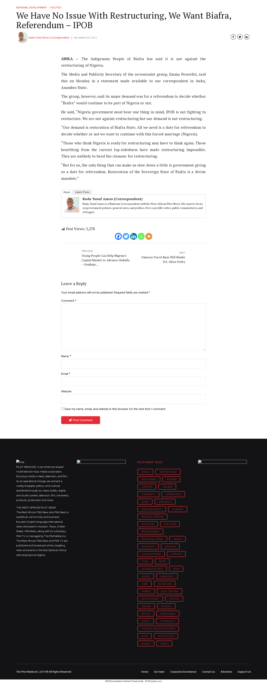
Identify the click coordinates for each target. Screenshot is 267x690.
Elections (170, 524)
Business (125, 6)
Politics (174, 599)
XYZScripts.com (153, 681)
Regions (146, 606)
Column (167, 487)
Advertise (226, 671)
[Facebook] (118, 236)
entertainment (150, 531)
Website (66, 391)
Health (178, 539)
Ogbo (145, 584)
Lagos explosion (151, 554)
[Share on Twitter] (240, 36)
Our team (159, 671)
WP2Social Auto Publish (117, 681)
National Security (152, 569)
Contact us (208, 671)
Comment (68, 300)
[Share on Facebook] (233, 36)
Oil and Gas (164, 584)
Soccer (146, 614)
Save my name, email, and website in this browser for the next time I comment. (115, 409)
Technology (167, 621)
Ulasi (145, 636)
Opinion (166, 6)
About (66, 192)
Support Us (230, 6)
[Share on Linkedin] (246, 36)
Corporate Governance (183, 671)
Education (148, 524)
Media (162, 561)
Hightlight (148, 546)
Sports (146, 621)
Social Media (168, 614)
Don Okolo (165, 502)
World (164, 644)
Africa (145, 472)
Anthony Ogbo (168, 472)
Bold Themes (149, 479)
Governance (188, 6)
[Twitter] (126, 236)
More (209, 6)
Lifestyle (146, 6)
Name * (66, 356)
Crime (145, 502)
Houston (170, 546)
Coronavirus (173, 494)
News (176, 569)
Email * (65, 374)
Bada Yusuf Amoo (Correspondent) (49, 37)
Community (148, 494)
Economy (177, 509)
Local (145, 561)
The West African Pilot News (158, 628)
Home (106, 6)
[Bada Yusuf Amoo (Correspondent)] (71, 211)
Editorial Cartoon (152, 516)
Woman (146, 644)
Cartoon (147, 487)
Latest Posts (82, 192)
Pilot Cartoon (169, 591)
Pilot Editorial (150, 599)
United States (166, 636)
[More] (148, 236)
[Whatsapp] (141, 236)
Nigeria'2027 (167, 576)
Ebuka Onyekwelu (152, 509)
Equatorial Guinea (152, 539)
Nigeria (146, 576)
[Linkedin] (133, 236)
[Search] (248, 2)
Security (166, 606)
